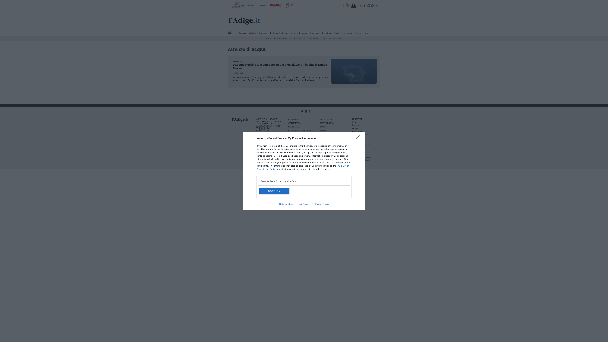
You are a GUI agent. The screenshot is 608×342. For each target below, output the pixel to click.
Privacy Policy (322, 204)
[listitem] (304, 181)
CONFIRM (274, 191)
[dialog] (304, 171)
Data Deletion (286, 204)
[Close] (359, 138)
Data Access (304, 204)
